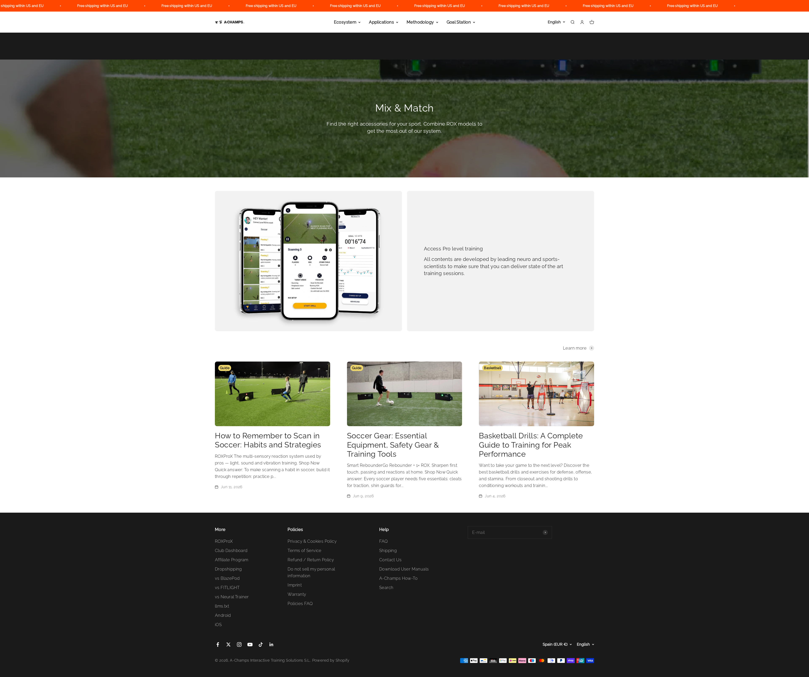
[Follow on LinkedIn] (271, 644)
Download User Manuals (404, 569)
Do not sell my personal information (311, 572)
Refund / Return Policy (311, 559)
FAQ (383, 541)
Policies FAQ (300, 603)
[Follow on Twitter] (228, 644)
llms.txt (222, 606)
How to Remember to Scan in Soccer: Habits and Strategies (268, 440)
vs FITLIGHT (227, 587)
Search (386, 587)
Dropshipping (228, 569)
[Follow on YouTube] (250, 644)
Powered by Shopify (331, 660)
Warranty (297, 594)
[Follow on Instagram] (239, 644)
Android (223, 615)
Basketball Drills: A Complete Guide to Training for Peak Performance (531, 444)
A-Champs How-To (398, 578)
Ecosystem (345, 22)
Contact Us (390, 559)
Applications (381, 22)
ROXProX (224, 541)
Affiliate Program (231, 559)
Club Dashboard (231, 550)
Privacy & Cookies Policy (312, 541)
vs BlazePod (227, 578)
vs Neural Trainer (232, 596)
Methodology (420, 22)
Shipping (388, 550)
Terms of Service (304, 550)
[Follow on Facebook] (218, 644)
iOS (218, 624)
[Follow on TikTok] (261, 644)
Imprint (295, 585)
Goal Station (459, 22)
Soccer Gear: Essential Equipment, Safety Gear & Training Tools (393, 444)
